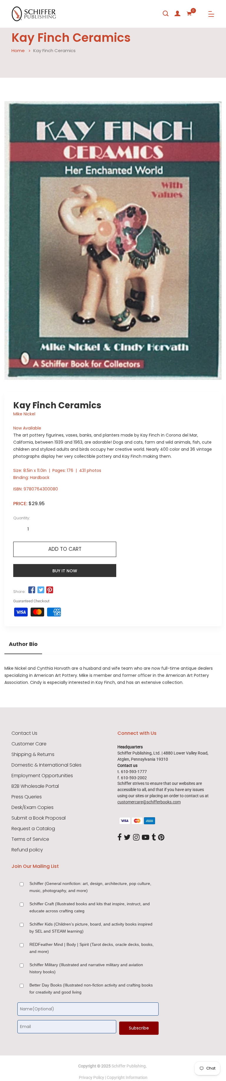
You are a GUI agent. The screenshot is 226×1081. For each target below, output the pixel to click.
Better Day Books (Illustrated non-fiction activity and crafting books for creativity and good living (91, 988)
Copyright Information (127, 1077)
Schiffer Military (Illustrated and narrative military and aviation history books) (86, 968)
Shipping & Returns (32, 754)
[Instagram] (136, 838)
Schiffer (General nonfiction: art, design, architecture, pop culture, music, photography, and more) (90, 887)
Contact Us (24, 733)
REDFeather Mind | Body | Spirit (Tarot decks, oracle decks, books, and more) (91, 948)
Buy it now (64, 571)
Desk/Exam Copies (32, 807)
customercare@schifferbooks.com (149, 802)
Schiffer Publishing (129, 1066)
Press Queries (26, 797)
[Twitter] (127, 838)
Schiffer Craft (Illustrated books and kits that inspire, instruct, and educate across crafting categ (89, 907)
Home (18, 50)
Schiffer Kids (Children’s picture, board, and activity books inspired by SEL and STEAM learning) (90, 928)
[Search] (166, 13)
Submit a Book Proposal (38, 818)
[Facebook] (119, 838)
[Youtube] (145, 838)
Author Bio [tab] (23, 644)
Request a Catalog (33, 828)
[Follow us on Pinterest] (50, 590)
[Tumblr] (154, 838)
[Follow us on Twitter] (40, 590)
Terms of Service (30, 839)
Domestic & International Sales (46, 765)
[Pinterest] (161, 838)
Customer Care (28, 744)
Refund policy (27, 850)
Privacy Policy (91, 1077)
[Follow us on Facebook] (32, 590)
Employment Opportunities (42, 775)
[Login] (177, 13)
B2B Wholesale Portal (35, 786)
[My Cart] (189, 13)
